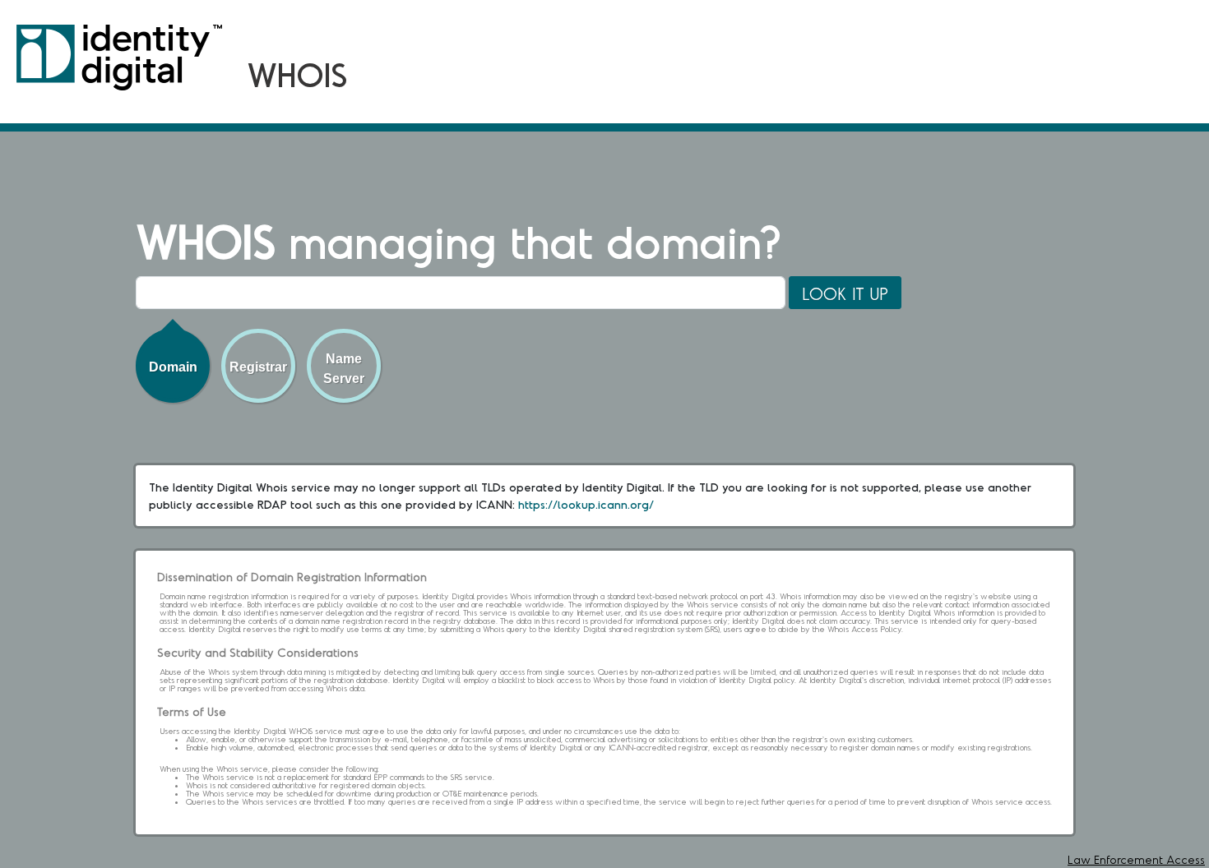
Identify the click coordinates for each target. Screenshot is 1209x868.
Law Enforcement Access (1136, 859)
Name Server (343, 369)
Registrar (258, 367)
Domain (173, 367)
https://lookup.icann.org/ (586, 504)
